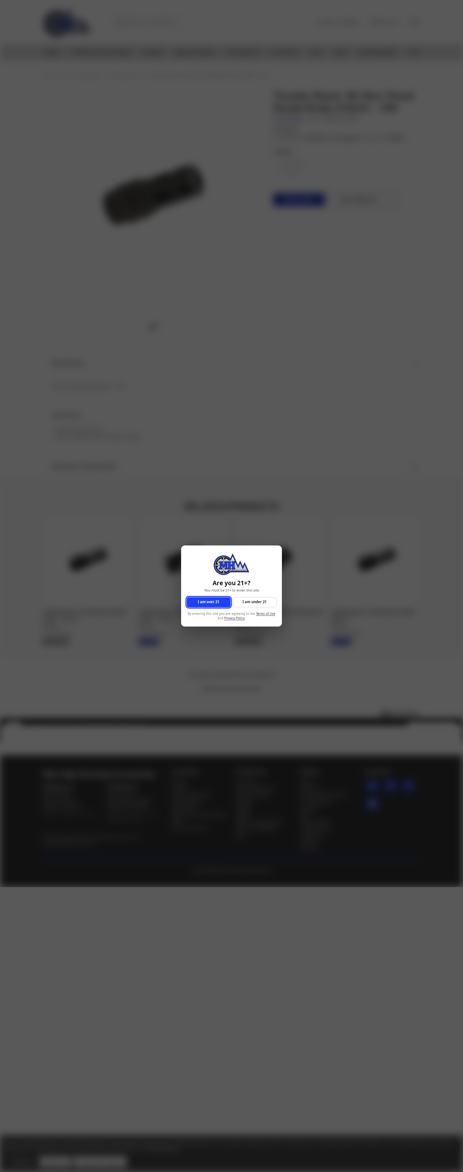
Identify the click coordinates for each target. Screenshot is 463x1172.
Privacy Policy (234, 618)
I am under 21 (254, 602)
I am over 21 (208, 602)
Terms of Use (265, 614)
